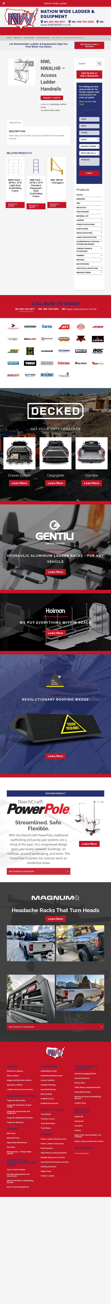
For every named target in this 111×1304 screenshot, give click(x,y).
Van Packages (82, 212)
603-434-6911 (57, 21)
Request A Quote (51, 98)
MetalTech (81, 207)
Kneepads (80, 199)
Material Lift (82, 216)
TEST (78, 203)
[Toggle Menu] (3, 3)
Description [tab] (15, 122)
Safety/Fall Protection (87, 268)
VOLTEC (79, 195)
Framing (80, 255)
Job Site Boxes (82, 264)
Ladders (80, 220)
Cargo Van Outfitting (86, 237)
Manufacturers (83, 272)
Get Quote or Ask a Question (89, 74)
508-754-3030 (85, 21)
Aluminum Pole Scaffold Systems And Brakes (21, 1162)
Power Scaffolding (85, 224)
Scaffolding (54, 104)
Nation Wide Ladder (52, 110)
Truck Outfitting (84, 233)
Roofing (80, 260)
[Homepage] (22, 19)
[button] (31, 63)
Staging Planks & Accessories (86, 1068)
